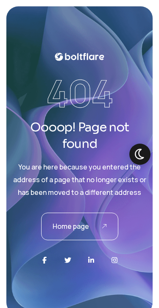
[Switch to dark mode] (140, 154)
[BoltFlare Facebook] (44, 260)
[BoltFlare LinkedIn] (91, 260)
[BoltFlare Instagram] (114, 260)
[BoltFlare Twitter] (68, 260)
